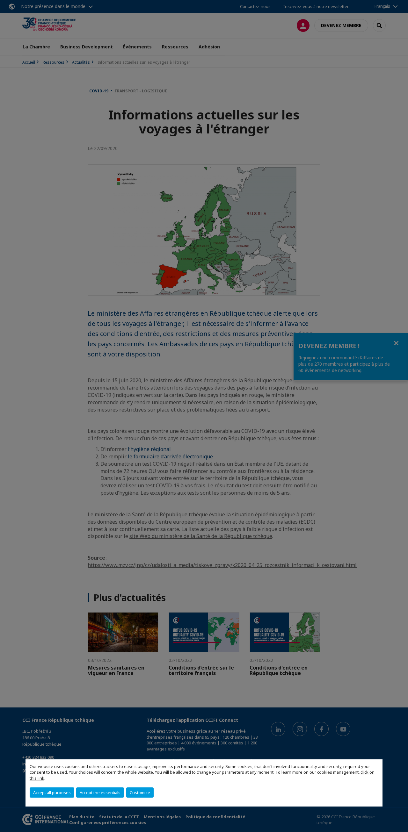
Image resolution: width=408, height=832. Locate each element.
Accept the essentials (100, 792)
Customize (140, 792)
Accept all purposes (52, 792)
